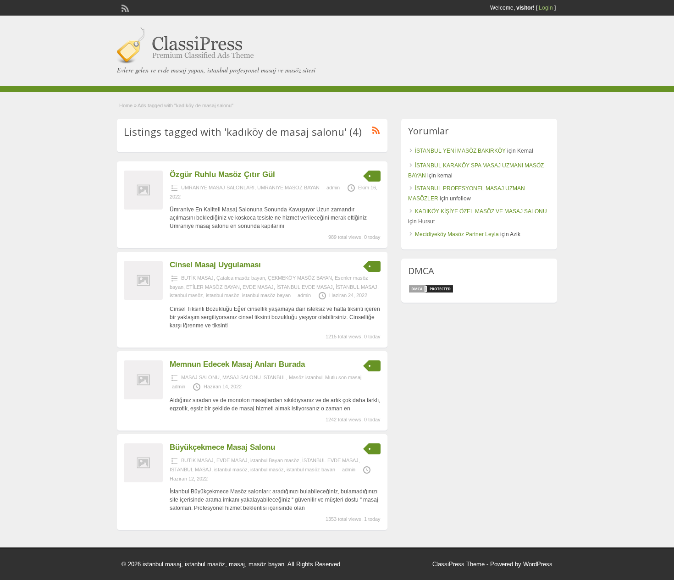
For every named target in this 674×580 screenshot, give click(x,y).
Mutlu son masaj (343, 377)
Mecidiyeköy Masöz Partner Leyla (457, 234)
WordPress (537, 564)
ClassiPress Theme (458, 564)
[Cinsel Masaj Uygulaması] (143, 298)
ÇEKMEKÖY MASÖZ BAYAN (300, 278)
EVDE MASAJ (258, 287)
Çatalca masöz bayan (240, 278)
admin (333, 187)
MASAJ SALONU (200, 377)
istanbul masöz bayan (266, 295)
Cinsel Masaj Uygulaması (215, 264)
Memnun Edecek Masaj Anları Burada (237, 364)
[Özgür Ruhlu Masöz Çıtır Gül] (143, 207)
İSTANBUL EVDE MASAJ (304, 287)
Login (546, 8)
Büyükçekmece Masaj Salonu (222, 447)
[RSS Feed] (124, 7)
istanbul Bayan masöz (274, 460)
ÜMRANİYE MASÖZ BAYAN (288, 187)
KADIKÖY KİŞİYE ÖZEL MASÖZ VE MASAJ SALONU (481, 211)
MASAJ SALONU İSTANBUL (254, 377)
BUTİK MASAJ (197, 278)
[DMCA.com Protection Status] (431, 291)
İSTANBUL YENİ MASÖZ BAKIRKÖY (460, 151)
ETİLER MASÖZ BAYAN (213, 287)
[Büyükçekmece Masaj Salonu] (143, 480)
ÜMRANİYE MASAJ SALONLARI (217, 187)
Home (126, 105)
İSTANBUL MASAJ (356, 287)
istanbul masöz (186, 295)
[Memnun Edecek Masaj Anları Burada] (143, 397)
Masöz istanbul (305, 377)
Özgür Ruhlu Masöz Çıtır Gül (222, 174)
